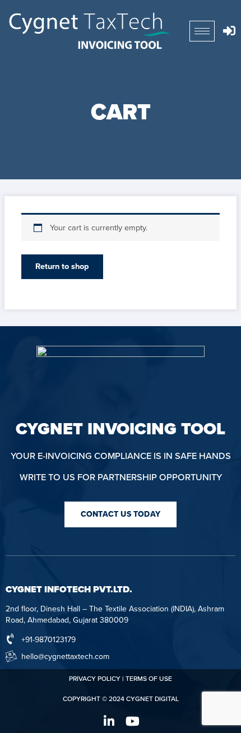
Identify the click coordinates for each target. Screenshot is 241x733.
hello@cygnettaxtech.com (65, 656)
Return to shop (62, 266)
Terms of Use (149, 679)
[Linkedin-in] (109, 721)
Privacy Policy (95, 679)
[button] (120, 514)
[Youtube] (132, 721)
